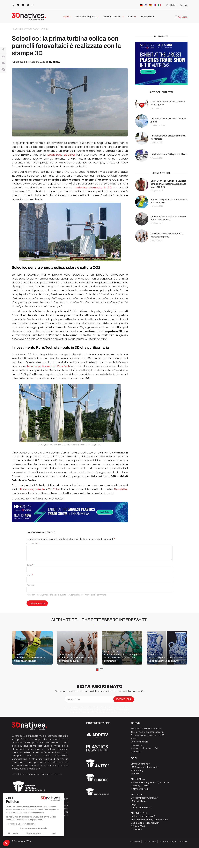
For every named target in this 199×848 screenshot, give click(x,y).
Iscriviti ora (123, 699)
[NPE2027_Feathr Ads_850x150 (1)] (70, 512)
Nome (30, 565)
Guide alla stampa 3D (85, 16)
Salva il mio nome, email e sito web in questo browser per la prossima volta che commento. (67, 595)
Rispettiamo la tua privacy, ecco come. (21, 824)
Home (14, 29)
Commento (32, 543)
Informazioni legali (168, 841)
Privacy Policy (150, 841)
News (66, 16)
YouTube (54, 489)
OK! (54, 833)
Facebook (26, 489)
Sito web (30, 585)
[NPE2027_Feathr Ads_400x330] (161, 63)
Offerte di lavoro (147, 16)
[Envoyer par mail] (3, 63)
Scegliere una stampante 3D (146, 728)
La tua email (74, 699)
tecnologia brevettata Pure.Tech (48, 366)
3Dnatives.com (36, 774)
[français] (155, 5)
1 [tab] (97, 669)
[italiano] (159, 5)
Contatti (183, 5)
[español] (150, 5)
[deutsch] (141, 5)
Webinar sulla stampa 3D (145, 748)
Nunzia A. (54, 61)
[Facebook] (3, 50)
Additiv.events (54, 774)
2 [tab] (101, 669)
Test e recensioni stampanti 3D (147, 731)
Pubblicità (171, 5)
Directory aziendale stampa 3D (147, 735)
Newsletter (121, 489)
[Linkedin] (3, 56)
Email (30, 575)
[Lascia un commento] (3, 69)
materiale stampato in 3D (92, 187)
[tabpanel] (32, 648)
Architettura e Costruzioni (33, 29)
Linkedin (40, 489)
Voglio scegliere (33, 833)
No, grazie (13, 833)
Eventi (130, 16)
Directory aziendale (112, 16)
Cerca (184, 17)
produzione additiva (61, 154)
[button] (6, 843)
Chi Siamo (135, 841)
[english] (146, 5)
